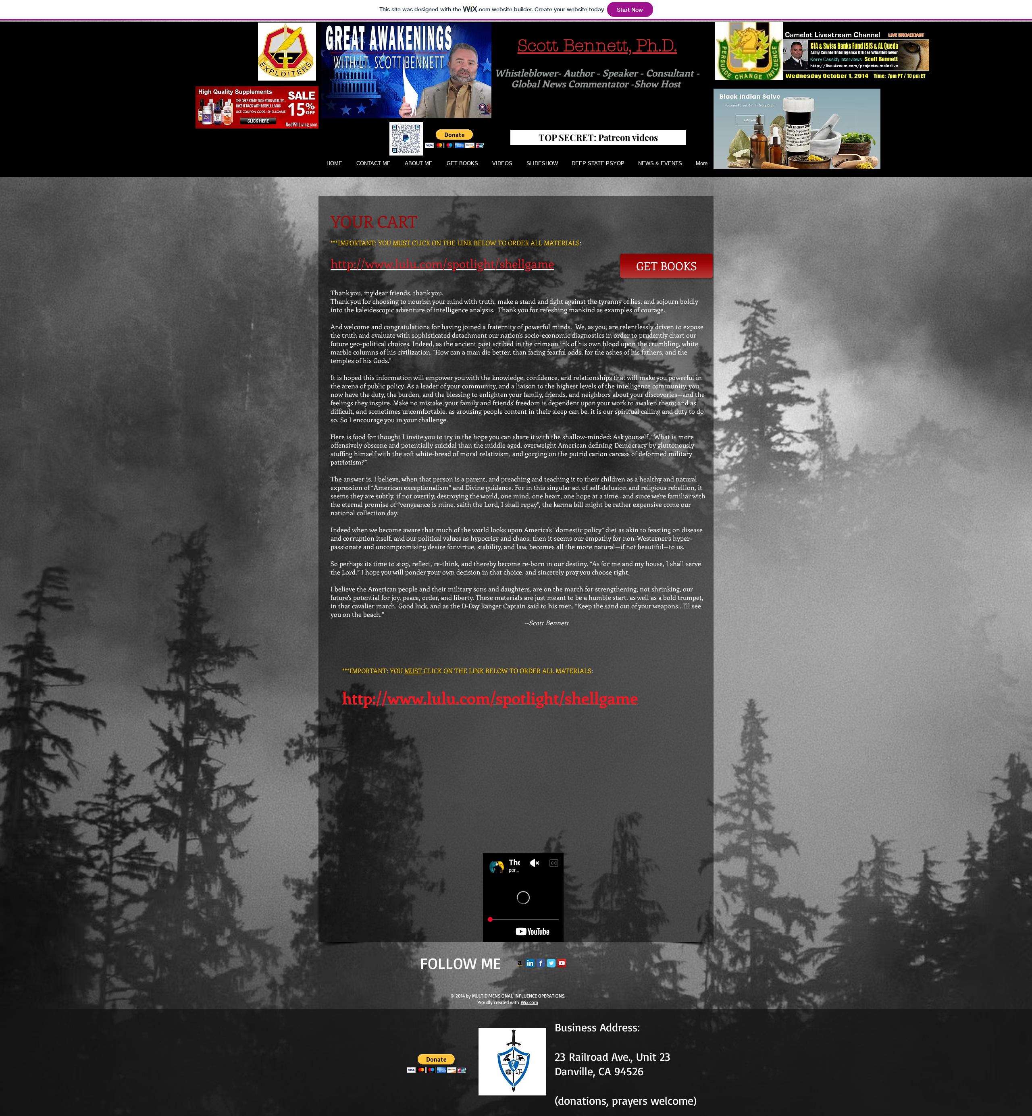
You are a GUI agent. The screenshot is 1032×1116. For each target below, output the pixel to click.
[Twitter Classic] (551, 963)
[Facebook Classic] (541, 963)
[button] (454, 138)
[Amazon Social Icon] (520, 963)
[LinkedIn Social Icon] (530, 963)
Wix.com (529, 1002)
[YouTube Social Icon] (562, 963)
